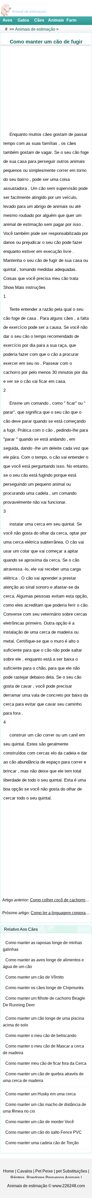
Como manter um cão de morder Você (39, 1122)
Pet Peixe (44, 1171)
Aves (7, 20)
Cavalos (24, 1171)
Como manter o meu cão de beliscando (40, 1035)
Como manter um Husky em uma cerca (40, 1094)
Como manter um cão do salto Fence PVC (43, 1132)
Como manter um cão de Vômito (34, 977)
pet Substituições (71, 1171)
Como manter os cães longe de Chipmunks (44, 988)
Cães (39, 20)
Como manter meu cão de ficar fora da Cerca (45, 1063)
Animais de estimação (35, 29)
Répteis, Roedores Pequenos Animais (45, 1177)
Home (8, 1171)
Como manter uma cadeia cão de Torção (42, 1143)
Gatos (23, 20)
